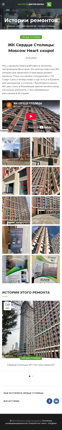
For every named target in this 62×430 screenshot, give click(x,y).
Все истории (11, 401)
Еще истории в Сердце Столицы (23, 393)
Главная (11, 26)
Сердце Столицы (46, 26)
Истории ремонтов (26, 26)
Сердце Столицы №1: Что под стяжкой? (31, 365)
